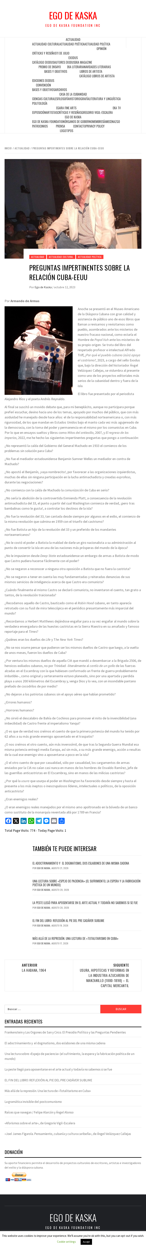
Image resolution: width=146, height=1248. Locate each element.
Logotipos (66, 130)
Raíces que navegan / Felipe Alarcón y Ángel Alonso (39, 1112)
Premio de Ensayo (50, 67)
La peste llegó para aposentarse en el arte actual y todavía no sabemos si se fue (85, 902)
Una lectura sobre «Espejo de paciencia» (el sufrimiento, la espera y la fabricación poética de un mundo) (86, 883)
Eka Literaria (75, 67)
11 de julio (62, 53)
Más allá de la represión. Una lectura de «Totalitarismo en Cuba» (75, 938)
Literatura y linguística (105, 99)
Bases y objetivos (55, 71)
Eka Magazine (83, 62)
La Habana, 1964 (34, 968)
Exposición (39, 112)
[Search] (134, 42)
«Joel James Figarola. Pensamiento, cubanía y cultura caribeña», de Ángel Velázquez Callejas (68, 1134)
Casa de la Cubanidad (73, 94)
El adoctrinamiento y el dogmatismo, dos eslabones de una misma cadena (81, 863)
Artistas (51, 112)
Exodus (73, 57)
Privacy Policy (95, 126)
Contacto (79, 126)
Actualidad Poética (71, 44)
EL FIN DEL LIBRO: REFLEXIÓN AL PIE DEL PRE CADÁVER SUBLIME (68, 920)
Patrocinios (40, 126)
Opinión (101, 48)
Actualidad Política (97, 44)
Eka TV (117, 108)
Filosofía (63, 99)
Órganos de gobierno (78, 121)
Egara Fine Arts (66, 108)
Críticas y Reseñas (44, 53)
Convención (43, 85)
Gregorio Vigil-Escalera (97, 112)
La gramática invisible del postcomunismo (33, 1102)
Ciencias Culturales (45, 99)
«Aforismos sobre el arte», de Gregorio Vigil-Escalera (40, 1123)
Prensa (60, 126)
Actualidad (73, 39)
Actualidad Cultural (45, 44)
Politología (39, 103)
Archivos (61, 89)
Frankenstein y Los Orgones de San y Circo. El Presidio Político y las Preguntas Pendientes (65, 1032)
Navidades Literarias (97, 67)
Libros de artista (91, 71)
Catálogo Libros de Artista (97, 76)
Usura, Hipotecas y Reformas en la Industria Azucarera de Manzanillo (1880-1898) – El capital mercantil (104, 975)
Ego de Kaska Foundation (48, 121)
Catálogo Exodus (43, 62)
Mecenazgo (113, 121)
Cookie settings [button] (66, 1241)
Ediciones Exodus (43, 80)
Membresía (99, 121)
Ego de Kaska (73, 15)
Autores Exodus (64, 62)
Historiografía (79, 99)
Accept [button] (86, 1241)
